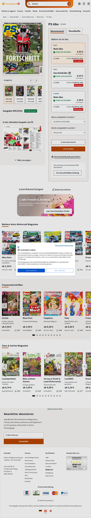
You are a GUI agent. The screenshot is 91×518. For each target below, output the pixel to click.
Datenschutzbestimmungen (64, 245)
